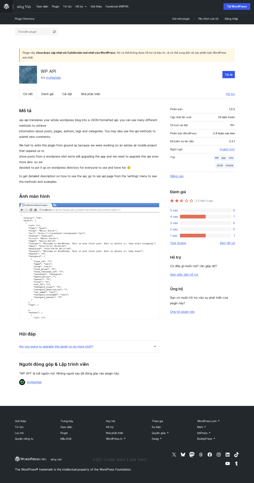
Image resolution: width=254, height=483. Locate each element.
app (223, 157)
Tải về (228, 74)
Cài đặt (67, 94)
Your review (178, 243)
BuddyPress (206, 438)
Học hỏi (110, 421)
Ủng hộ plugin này (182, 312)
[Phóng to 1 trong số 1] (154, 208)
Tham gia (157, 421)
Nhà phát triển (90, 94)
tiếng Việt (56, 459)
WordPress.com (208, 421)
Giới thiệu (20, 421)
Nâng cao (177, 176)
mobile (229, 165)
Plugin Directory (25, 18)
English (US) (227, 149)
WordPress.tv (116, 438)
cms (231, 157)
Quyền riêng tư (24, 438)
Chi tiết (28, 94)
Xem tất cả (227, 243)
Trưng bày (66, 421)
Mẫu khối (65, 438)
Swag (157, 438)
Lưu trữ (19, 433)
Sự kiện (156, 427)
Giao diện (66, 427)
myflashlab (53, 78)
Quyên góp (160, 433)
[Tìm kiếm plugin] (54, 31)
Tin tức (19, 427)
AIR (216, 157)
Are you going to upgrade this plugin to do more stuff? (56, 346)
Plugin (64, 433)
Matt (201, 427)
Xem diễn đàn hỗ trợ (184, 274)
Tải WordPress (237, 6)
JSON (219, 165)
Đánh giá (47, 94)
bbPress (204, 433)
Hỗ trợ (230, 94)
